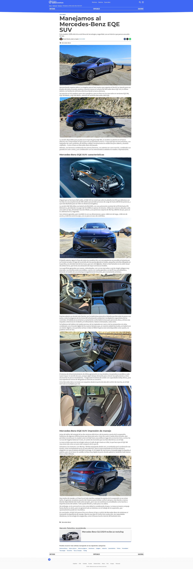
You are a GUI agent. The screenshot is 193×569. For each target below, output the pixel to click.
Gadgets (98, 548)
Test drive (62, 14)
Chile (80, 563)
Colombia (85, 563)
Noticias (94, 2)
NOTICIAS (52, 9)
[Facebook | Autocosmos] (49, 559)
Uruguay (112, 563)
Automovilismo (63, 548)
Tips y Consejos (78, 550)
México (103, 563)
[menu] (142, 2)
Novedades (125, 548)
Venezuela (118, 563)
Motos (118, 548)
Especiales (107, 2)
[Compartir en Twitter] (127, 39)
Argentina (75, 563)
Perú (108, 563)
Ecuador (90, 563)
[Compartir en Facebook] (125, 39)
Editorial (55, 5)
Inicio (50, 5)
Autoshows (91, 548)
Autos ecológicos (82, 548)
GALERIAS (140, 9)
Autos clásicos (72, 548)
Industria (104, 548)
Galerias (100, 2)
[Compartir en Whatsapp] (130, 39)
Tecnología (62, 550)
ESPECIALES (96, 9)
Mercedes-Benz (66, 43)
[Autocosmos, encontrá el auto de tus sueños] (56, 2)
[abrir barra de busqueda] (140, 2)
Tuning (85, 550)
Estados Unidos (97, 563)
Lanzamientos (111, 548)
